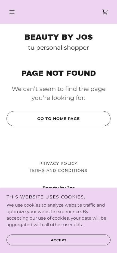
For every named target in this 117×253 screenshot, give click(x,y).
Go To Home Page (58, 118)
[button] (12, 12)
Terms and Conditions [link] (59, 170)
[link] (105, 12)
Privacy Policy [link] (58, 163)
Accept (58, 240)
